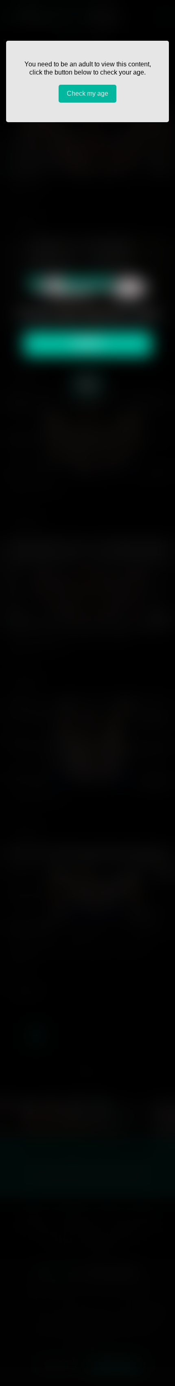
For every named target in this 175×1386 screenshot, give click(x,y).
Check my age (87, 93)
